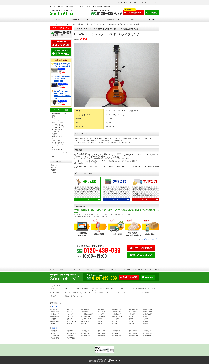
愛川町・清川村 (117, 316)
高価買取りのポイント (114, 19)
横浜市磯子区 (117, 309)
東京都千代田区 (133, 335)
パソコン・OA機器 (58, 127)
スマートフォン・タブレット (84, 293)
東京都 (53, 167)
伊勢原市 (53, 319)
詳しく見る (87, 199)
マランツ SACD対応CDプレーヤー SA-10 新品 (62, 65)
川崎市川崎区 (102, 316)
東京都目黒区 (102, 331)
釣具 (53, 138)
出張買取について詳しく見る (150, 239)
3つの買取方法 (73, 19)
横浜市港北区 (71, 311)
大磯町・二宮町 (86, 319)
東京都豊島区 (71, 331)
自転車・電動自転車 (58, 143)
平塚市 (131, 319)
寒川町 (115, 321)
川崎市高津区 (148, 314)
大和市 (84, 323)
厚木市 (131, 316)
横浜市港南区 (55, 311)
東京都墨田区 (102, 335)
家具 (53, 118)
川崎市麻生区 (117, 314)
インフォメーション (152, 269)
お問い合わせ (144, 2)
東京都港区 (147, 335)
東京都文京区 (133, 331)
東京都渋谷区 (71, 335)
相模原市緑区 (86, 321)
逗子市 (131, 321)
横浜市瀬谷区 (102, 311)
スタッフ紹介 (137, 269)
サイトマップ (155, 2)
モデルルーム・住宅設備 (59, 113)
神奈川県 (54, 165)
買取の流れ (63, 269)
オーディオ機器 (57, 129)
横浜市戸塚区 (148, 311)
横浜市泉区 (101, 309)
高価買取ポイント (89, 269)
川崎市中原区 (71, 316)
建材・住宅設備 (57, 150)
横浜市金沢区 (148, 309)
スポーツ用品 (56, 141)
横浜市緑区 (101, 314)
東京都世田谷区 (117, 335)
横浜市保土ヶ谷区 (87, 314)
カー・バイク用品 (57, 145)
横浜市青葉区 (55, 314)
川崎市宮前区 (86, 316)
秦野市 (100, 323)
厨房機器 (55, 134)
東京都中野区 (55, 338)
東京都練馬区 (117, 331)
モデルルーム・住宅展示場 (98, 289)
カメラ (54, 147)
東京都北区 (54, 331)
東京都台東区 (86, 331)
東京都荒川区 (133, 333)
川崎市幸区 (132, 314)
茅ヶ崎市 (147, 321)
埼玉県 (53, 170)
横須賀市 (69, 323)
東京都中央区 (55, 333)
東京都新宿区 (71, 338)
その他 (54, 156)
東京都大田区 (86, 333)
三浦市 (115, 323)
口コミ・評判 (125, 269)
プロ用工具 (55, 131)
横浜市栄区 (85, 311)
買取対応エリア (93, 19)
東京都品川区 (55, 335)
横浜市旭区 (85, 309)
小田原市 (116, 319)
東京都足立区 (117, 333)
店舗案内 (57, 19)
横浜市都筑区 (117, 311)
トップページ (123, 2)
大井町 (100, 319)
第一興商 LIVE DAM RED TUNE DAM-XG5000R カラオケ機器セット (62, 94)
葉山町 (146, 323)
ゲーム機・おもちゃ (58, 125)
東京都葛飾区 (102, 333)
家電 (53, 116)
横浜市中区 (70, 309)
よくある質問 (134, 2)
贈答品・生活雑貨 (57, 122)
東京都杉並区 (86, 335)
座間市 (100, 321)
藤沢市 (53, 323)
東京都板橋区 (148, 333)
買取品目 (134, 19)
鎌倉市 (146, 319)
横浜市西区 (70, 314)
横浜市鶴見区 (133, 311)
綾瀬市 (146, 316)
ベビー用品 (55, 120)
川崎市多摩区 (55, 316)
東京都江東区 (148, 331)
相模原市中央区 (71, 321)
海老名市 (69, 319)
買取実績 (102, 269)
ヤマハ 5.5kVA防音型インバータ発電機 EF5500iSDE (62, 79)
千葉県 (53, 172)
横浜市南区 (54, 309)
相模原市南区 (55, 321)
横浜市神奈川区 (133, 309)
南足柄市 (131, 323)
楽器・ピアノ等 (57, 136)
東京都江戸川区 (71, 333)
